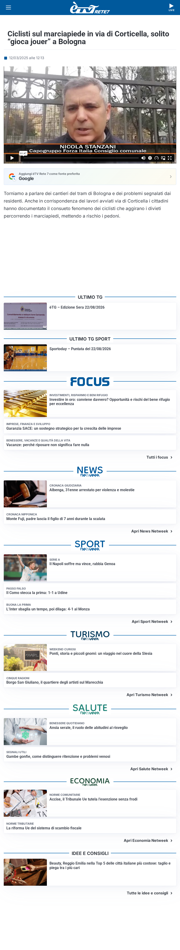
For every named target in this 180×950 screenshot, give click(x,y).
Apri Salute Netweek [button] (149, 768)
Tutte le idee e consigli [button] (147, 893)
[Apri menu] (8, 7)
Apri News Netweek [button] (149, 531)
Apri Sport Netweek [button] (150, 621)
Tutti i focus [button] (157, 457)
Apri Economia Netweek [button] (146, 840)
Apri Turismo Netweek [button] (147, 694)
